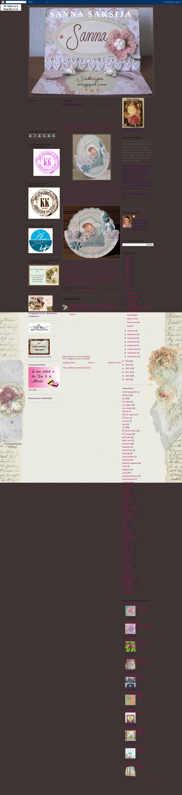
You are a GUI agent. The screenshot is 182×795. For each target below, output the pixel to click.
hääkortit (125, 460)
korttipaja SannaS (133, 693)
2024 (127, 257)
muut (124, 524)
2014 (127, 361)
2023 (127, 261)
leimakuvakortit (128, 515)
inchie (124, 466)
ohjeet (124, 528)
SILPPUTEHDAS (132, 675)
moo (124, 521)
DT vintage (126, 434)
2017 (127, 283)
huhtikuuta (132, 345)
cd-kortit (125, 421)
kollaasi (125, 492)
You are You (141, 713)
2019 (127, 275)
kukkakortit (126, 502)
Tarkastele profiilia (132, 233)
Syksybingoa (132, 315)
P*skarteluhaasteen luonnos (138, 308)
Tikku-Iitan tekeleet (133, 764)
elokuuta (131, 331)
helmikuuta (132, 353)
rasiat (124, 544)
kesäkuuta (132, 338)
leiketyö (125, 512)
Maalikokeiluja (132, 311)
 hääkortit (129, 392)
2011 (127, 372)
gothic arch (126, 440)
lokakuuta (132, 301)
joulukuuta (132, 293)
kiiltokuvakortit (128, 486)
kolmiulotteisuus (129, 495)
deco (124, 424)
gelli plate (126, 437)
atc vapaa (126, 402)
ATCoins (125, 418)
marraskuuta (133, 297)
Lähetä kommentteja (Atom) (79, 368)
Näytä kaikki (150, 782)
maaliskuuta (133, 349)
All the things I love (133, 729)
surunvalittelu (127, 557)
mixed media (127, 518)
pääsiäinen (126, 541)
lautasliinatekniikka (130, 508)
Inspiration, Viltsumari (79, 306)
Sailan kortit (130, 640)
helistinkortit (127, 450)
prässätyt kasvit (129, 537)
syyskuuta (132, 304)
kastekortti (126, 482)
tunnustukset (127, 566)
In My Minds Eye (132, 711)
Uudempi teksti (69, 363)
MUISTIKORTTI (142, 678)
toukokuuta (132, 342)
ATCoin (125, 411)
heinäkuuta (132, 334)
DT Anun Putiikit (129, 431)
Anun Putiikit (131, 658)
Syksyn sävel (132, 319)
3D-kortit (125, 395)
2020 (127, 272)
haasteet (78, 290)
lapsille (125, 505)
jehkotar (128, 747)
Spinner (130, 326)
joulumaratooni (128, 479)
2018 (127, 279)
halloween (126, 447)
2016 (127, 286)
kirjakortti (126, 489)
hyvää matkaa (128, 457)
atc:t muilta (127, 408)
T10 (123, 560)
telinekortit (126, 563)
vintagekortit (127, 582)
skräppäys (126, 554)
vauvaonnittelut (92, 290)
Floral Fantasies (132, 622)
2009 (127, 379)
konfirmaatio (127, 499)
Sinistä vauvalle (72, 104)
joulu (124, 473)
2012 (127, 368)
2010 (127, 376)
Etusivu (91, 363)
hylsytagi (126, 453)
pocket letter (127, 534)
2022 (127, 264)
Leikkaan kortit (131, 604)
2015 (127, 290)
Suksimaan (140, 767)
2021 (127, 268)
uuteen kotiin (127, 573)
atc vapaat (126, 405)
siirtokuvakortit (128, 547)
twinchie (125, 570)
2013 (127, 365)
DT (123, 427)
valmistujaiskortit (129, 576)
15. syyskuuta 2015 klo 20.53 (102, 306)
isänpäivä (126, 469)
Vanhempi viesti (114, 363)
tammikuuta (133, 356)
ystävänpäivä (127, 589)
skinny (125, 550)
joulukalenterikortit (129, 476)
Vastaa (72, 314)
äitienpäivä (126, 592)
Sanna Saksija (91, 14)
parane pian (127, 531)
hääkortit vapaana (129, 463)
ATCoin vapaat (128, 415)
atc (123, 399)
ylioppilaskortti (128, 586)
